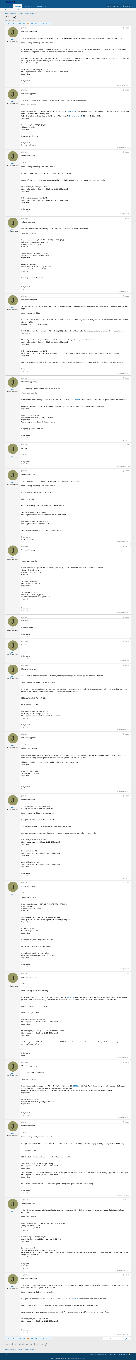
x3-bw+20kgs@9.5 (75, 116)
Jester (9, 20)
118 (19, 24)
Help (120, 1354)
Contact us (92, 1354)
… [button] (16, 24)
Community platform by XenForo (68, 1358)
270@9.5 (70, 997)
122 (36, 24)
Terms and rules (102, 1354)
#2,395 (127, 882)
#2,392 (127, 665)
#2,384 (127, 218)
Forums (18, 6)
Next (47, 24)
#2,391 (127, 641)
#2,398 (127, 1122)
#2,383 (127, 152)
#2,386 (127, 378)
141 (43, 24)
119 (24, 24)
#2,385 (127, 296)
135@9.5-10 (72, 111)
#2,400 (127, 1275)
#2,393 (127, 734)
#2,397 (127, 1062)
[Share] (123, 28)
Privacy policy (113, 1354)
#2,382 (127, 90)
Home (9, 6)
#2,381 (127, 28)
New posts (8, 10)
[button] (33, 6)
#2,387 (127, 444)
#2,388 (127, 471)
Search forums (18, 10)
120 (28, 24)
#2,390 (127, 617)
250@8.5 (75, 1299)
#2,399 (127, 1200)
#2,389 (127, 546)
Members (40, 6)
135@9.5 (76, 399)
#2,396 (127, 973)
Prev (9, 24)
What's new (28, 6)
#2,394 (127, 796)
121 (32, 24)
